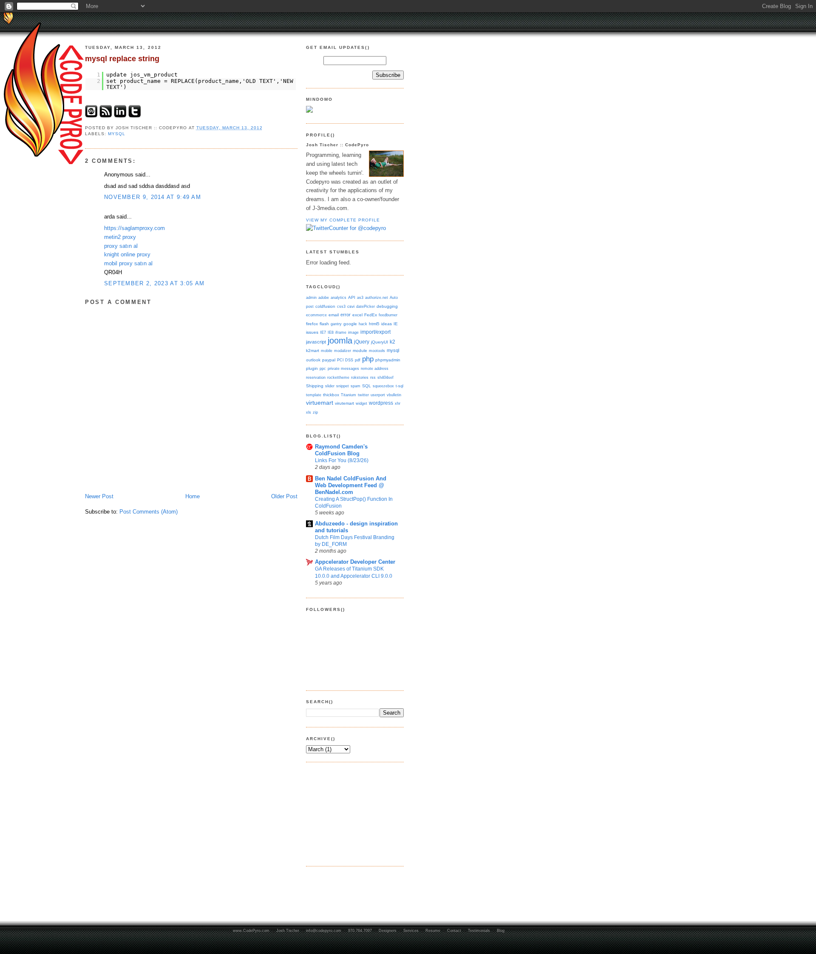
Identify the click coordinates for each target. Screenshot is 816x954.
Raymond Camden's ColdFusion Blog (341, 450)
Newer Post (99, 496)
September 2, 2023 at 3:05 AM (154, 283)
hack (363, 323)
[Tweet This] (134, 116)
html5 (374, 323)
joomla (340, 340)
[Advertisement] (348, 812)
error (345, 314)
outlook (313, 360)
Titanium (348, 394)
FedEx (370, 314)
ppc (323, 368)
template (313, 394)
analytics (338, 297)
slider (329, 385)
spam (355, 385)
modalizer (342, 350)
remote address (374, 368)
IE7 (323, 332)
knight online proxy (127, 254)
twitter (363, 394)
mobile (326, 350)
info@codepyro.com (323, 930)
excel (357, 314)
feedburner (388, 314)
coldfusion (325, 306)
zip (315, 412)
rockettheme (338, 377)
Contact (454, 930)
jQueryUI (379, 342)
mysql (116, 133)
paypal (328, 360)
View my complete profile (343, 220)
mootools (377, 350)
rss (373, 377)
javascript (316, 341)
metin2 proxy (120, 237)
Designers (388, 930)
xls (308, 412)
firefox (312, 323)
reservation (316, 377)
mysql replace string (122, 58)
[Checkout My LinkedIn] (120, 116)
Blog (500, 930)
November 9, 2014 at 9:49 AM (152, 197)
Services (411, 930)
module (360, 350)
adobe (323, 297)
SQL (366, 385)
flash (324, 323)
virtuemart (319, 403)
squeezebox (383, 385)
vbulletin (394, 394)
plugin (312, 368)
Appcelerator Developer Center (355, 562)
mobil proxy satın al (128, 263)
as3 (360, 297)
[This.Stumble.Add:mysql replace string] (91, 116)
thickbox (331, 394)
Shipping (314, 385)
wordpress (381, 403)
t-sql (399, 385)
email (334, 314)
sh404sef (385, 377)
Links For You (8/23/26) (341, 460)
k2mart (312, 350)
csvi (350, 306)
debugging (387, 306)
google (350, 323)
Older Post (284, 496)
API (351, 297)
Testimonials (479, 930)
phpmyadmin (387, 360)
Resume (432, 930)
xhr (397, 403)
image (353, 332)
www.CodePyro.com (251, 930)
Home (192, 496)
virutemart (344, 403)
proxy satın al (121, 246)
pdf (357, 360)
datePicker (365, 306)
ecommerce (316, 314)
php (368, 359)
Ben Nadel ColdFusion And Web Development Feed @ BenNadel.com (350, 485)
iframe (340, 332)
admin (311, 297)
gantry (336, 323)
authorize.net (376, 297)
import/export (375, 332)
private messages (343, 368)
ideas (386, 323)
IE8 (331, 332)
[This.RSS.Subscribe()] (105, 116)
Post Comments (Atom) (148, 511)
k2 (392, 341)
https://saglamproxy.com (134, 228)
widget (361, 403)
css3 (341, 306)
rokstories (359, 377)
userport (378, 394)
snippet (342, 385)
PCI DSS (345, 360)
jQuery (361, 341)
